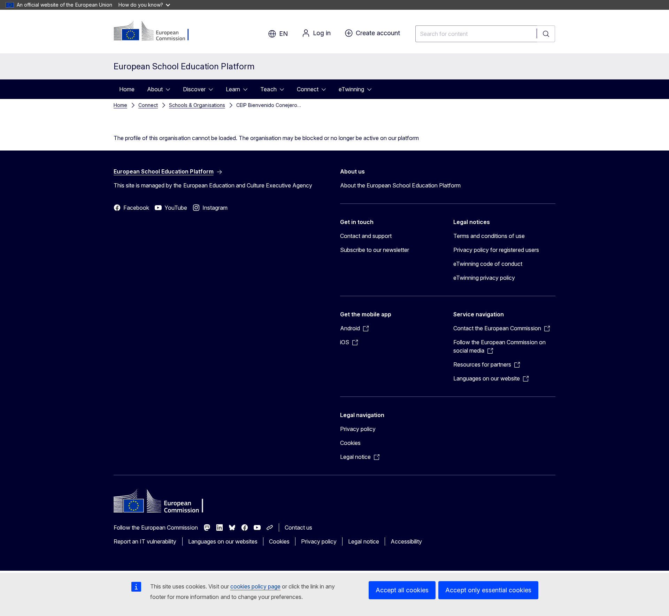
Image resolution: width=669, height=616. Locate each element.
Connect (307, 89)
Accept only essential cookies (488, 590)
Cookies (350, 442)
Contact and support (366, 235)
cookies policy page (255, 586)
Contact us (298, 527)
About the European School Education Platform (400, 185)
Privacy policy (358, 428)
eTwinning (351, 89)
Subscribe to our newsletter (374, 249)
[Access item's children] (170, 89)
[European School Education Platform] (156, 31)
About (155, 89)
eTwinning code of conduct (487, 263)
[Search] (546, 33)
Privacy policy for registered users (496, 249)
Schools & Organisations (197, 105)
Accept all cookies (402, 590)
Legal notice (363, 541)
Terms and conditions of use (489, 235)
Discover (194, 89)
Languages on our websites (222, 541)
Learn (233, 89)
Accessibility (406, 541)
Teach (268, 89)
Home (126, 89)
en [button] (283, 33)
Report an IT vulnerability (145, 541)
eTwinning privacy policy (484, 277)
